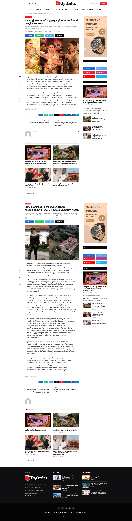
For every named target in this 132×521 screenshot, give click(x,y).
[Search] (106, 9)
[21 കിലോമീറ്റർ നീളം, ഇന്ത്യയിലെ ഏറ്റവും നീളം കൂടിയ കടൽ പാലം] (57, 495)
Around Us (38, 9)
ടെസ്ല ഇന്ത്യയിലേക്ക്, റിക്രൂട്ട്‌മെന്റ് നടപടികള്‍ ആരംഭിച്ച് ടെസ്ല (37, 184)
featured (27, 376)
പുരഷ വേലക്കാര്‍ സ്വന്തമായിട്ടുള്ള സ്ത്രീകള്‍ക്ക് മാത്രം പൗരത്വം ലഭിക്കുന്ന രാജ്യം (37, 123)
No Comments (52, 31)
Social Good (68, 9)
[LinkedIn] (20, 91)
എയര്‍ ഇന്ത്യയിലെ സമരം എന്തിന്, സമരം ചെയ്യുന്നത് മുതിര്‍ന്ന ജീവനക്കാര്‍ (70, 487)
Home (31, 9)
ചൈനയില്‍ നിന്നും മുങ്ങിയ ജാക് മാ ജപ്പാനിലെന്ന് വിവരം (99, 484)
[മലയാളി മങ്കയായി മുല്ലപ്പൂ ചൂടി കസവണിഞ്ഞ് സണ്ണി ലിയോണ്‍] (52, 56)
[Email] (20, 98)
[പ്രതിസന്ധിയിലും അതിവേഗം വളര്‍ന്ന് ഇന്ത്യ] (86, 477)
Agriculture (90, 9)
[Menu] (26, 9)
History (99, 9)
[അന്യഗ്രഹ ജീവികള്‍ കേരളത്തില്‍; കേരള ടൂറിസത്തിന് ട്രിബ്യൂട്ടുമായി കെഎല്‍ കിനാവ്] (66, 152)
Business (76, 9)
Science (83, 9)
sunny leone (34, 109)
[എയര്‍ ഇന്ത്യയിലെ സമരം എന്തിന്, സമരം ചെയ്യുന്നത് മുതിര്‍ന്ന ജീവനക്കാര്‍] (57, 487)
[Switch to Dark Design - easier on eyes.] (104, 9)
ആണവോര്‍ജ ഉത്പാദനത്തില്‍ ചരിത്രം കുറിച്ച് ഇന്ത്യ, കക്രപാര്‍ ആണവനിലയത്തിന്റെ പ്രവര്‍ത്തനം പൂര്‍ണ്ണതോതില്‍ (38, 391)
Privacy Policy (64, 512)
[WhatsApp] (20, 84)
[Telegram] (20, 101)
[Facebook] (20, 80)
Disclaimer (56, 512)
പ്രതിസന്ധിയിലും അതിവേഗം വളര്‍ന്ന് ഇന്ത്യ (98, 476)
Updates (30, 31)
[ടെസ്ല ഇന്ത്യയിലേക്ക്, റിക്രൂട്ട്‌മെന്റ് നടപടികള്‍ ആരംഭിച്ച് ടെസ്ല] (38, 175)
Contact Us (85, 512)
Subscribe (104, 3)
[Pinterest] (20, 94)
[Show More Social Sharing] (66, 35)
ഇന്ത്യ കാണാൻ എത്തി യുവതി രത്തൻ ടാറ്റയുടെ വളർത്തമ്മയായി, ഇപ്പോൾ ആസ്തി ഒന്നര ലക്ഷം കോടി (69, 478)
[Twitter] (20, 87)
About (49, 512)
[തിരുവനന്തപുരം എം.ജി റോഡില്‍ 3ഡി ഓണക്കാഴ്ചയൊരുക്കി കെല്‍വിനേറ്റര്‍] (38, 152)
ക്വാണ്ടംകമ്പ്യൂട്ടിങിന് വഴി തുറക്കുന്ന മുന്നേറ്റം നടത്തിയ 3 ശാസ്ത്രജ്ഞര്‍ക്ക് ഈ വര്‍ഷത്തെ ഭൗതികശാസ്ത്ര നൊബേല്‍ (98, 493)
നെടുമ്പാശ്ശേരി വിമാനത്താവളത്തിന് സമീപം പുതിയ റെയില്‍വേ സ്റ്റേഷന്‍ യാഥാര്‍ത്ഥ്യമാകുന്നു (65, 185)
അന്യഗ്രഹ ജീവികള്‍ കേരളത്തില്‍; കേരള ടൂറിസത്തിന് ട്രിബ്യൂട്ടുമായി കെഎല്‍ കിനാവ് (65, 162)
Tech (56, 9)
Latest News (27, 109)
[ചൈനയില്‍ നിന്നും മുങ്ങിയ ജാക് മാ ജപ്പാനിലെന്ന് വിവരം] (86, 485)
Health (61, 9)
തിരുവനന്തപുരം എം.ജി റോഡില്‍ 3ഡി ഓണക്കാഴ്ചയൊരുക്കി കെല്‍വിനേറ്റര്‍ (35, 162)
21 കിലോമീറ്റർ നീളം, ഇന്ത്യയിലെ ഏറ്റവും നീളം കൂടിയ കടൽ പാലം (70, 494)
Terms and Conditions (75, 512)
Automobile (33, 187)
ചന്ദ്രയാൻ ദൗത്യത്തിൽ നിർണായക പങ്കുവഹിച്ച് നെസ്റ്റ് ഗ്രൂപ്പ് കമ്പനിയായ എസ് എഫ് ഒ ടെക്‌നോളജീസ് (65, 124)
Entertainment (47, 9)
